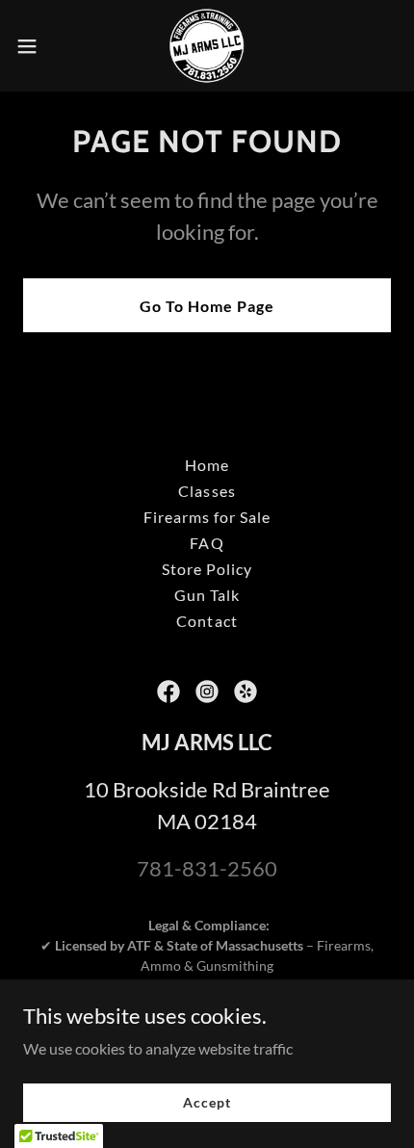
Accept (206, 1102)
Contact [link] (206, 621)
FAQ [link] (206, 543)
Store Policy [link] (207, 569)
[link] (207, 46)
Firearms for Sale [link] (207, 517)
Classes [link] (206, 491)
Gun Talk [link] (207, 595)
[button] (37, 46)
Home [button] (207, 465)
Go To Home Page (207, 306)
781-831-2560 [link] (207, 868)
